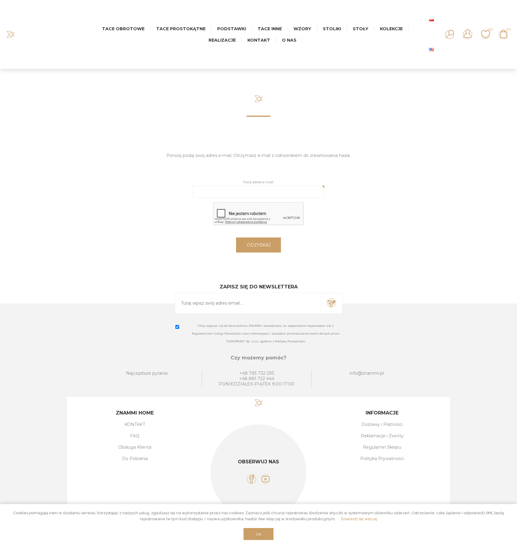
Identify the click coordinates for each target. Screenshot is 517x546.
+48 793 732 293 (256, 373)
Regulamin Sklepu (382, 447)
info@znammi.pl (367, 373)
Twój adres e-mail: (258, 182)
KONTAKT (134, 424)
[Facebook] (251, 479)
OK (258, 534)
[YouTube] (265, 479)
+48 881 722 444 (256, 378)
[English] (431, 49)
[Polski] (431, 19)
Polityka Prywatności (382, 458)
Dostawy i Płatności (382, 424)
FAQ (134, 435)
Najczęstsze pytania (147, 373)
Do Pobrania (135, 458)
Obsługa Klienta (134, 447)
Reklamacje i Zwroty (382, 435)
